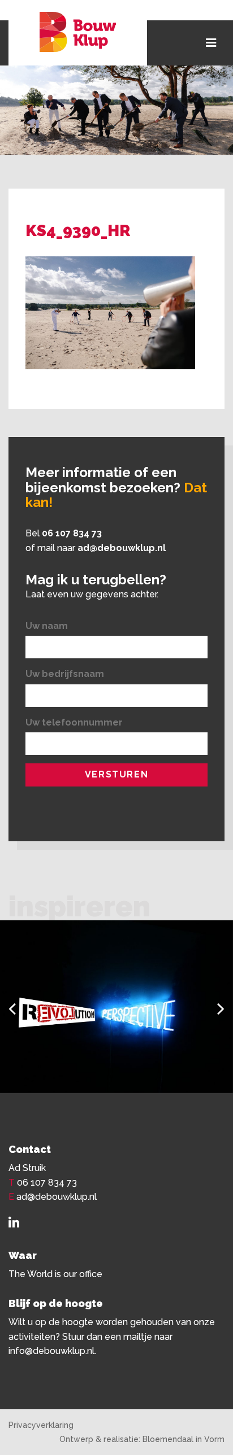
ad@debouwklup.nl (121, 548)
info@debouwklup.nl (51, 1350)
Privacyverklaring (41, 1425)
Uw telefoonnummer (74, 722)
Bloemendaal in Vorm (184, 1439)
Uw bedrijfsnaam (64, 673)
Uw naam (46, 626)
